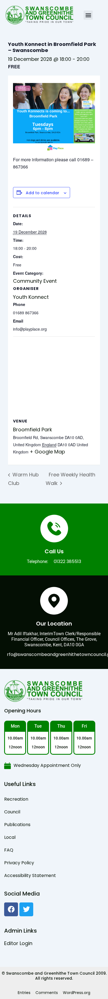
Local (10, 837)
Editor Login (18, 943)
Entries (24, 992)
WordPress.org (76, 992)
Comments (46, 992)
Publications (17, 824)
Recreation (16, 799)
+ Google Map (47, 451)
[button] (88, 15)
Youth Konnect (31, 297)
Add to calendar (42, 193)
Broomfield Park (32, 429)
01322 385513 (67, 561)
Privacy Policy (19, 863)
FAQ (8, 850)
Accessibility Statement (30, 875)
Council (12, 812)
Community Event (35, 280)
